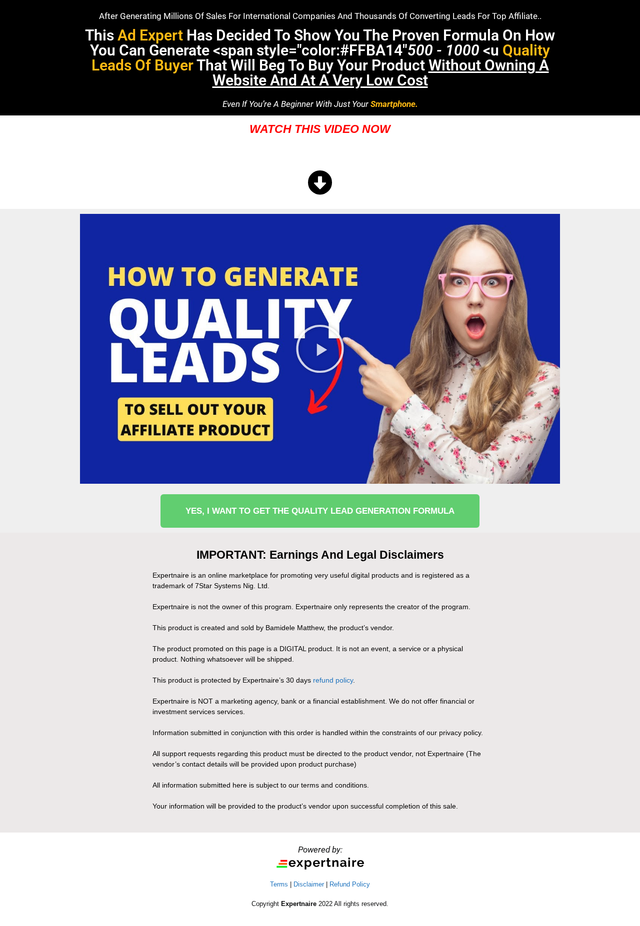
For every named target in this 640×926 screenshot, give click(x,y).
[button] (320, 349)
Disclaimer (309, 884)
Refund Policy (350, 884)
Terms (279, 884)
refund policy (333, 680)
